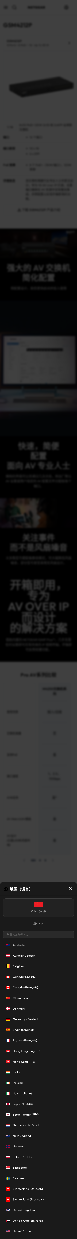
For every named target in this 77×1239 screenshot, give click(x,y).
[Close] (70, 888)
